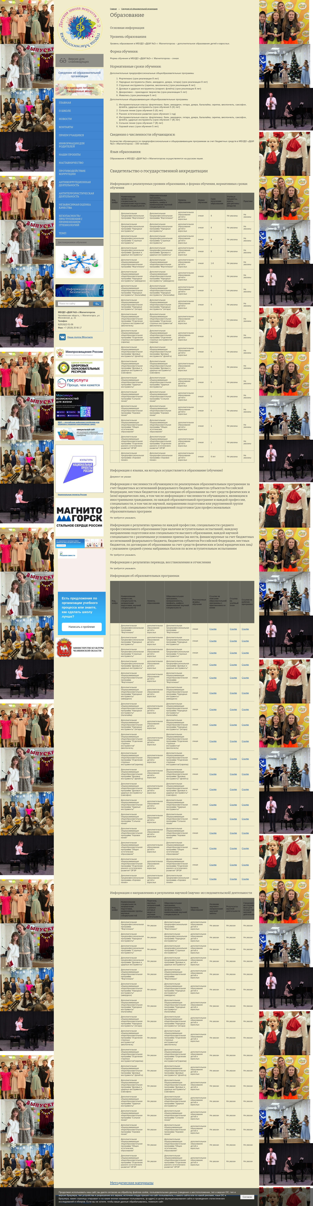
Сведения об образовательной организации (139, 9)
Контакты (66, 127)
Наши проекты (70, 154)
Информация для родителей (71, 145)
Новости (65, 119)
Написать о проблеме (82, 626)
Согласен (247, 1197)
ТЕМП (62, 233)
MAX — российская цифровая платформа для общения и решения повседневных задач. (78, 423)
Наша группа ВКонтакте (80, 337)
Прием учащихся (71, 135)
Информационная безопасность (79, 291)
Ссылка (212, 629)
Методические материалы (131, 1183)
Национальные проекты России (72, 495)
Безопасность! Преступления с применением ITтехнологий (70, 220)
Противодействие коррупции (72, 172)
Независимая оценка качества (75, 206)
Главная (65, 102)
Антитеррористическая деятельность (76, 195)
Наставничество (71, 162)
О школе (65, 110)
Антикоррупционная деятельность (75, 184)
